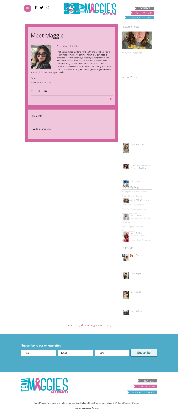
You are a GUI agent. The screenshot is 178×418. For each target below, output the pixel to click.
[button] (89, 412)
